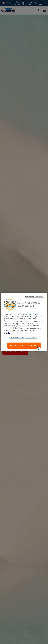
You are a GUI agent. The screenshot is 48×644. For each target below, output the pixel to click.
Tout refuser (31, 337)
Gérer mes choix (16, 337)
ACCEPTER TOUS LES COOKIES (23, 345)
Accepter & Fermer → (34, 296)
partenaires (33, 314)
